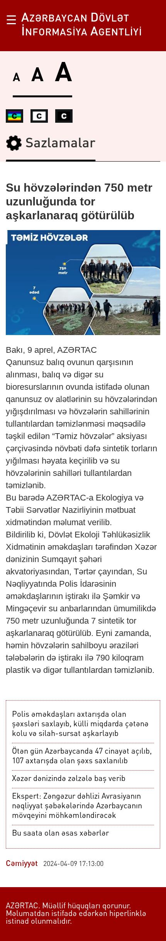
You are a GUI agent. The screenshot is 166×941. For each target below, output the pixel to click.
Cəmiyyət (22, 864)
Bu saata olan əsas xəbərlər (60, 834)
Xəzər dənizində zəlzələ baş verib (68, 779)
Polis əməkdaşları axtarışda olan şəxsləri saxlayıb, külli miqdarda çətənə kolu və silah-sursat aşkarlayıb (80, 724)
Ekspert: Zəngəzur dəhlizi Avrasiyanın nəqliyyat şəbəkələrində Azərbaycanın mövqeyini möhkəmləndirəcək (77, 806)
